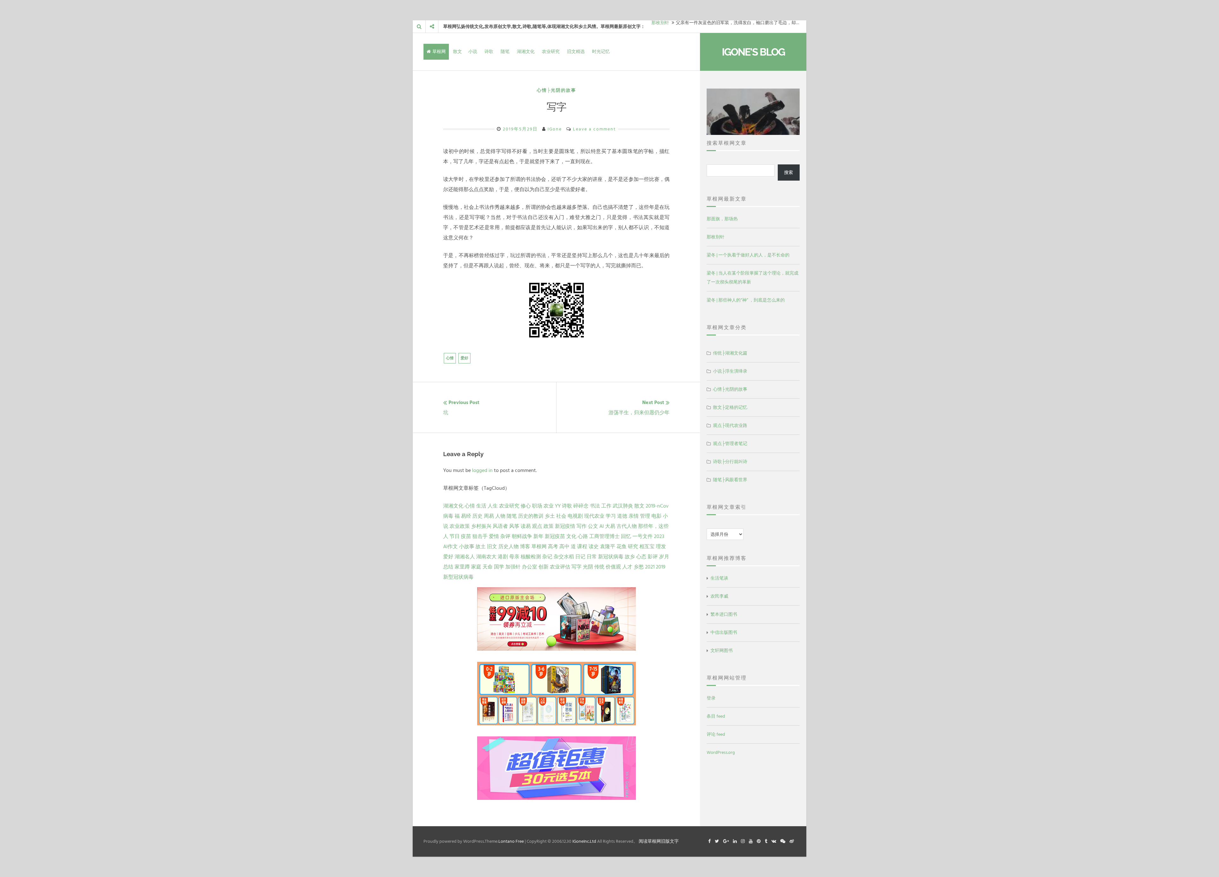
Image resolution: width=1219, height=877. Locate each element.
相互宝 (647, 546)
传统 (599, 567)
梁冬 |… (658, 26)
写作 (581, 526)
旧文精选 (576, 51)
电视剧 (575, 516)
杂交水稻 (564, 557)
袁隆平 (607, 546)
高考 (553, 546)
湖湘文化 (526, 51)
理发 (661, 546)
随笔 (505, 51)
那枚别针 (715, 237)
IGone (555, 129)
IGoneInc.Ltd (584, 841)
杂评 (505, 536)
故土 (481, 546)
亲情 (634, 516)
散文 (457, 51)
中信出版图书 (723, 632)
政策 (548, 526)
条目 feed (716, 716)
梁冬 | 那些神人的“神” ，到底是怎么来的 (746, 300)
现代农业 (594, 516)
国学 (499, 567)
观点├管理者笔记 (730, 443)
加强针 (513, 567)
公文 (593, 526)
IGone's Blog (753, 52)
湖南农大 (486, 557)
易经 (466, 516)
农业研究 (551, 51)
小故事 (466, 546)
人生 (493, 506)
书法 (595, 506)
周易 (489, 516)
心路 (583, 536)
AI (601, 526)
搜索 (788, 172)
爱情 (494, 536)
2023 (659, 536)
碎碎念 (581, 506)
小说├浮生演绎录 (730, 371)
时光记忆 (601, 51)
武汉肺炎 (623, 506)
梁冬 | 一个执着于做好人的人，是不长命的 (748, 255)
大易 (610, 526)
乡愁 (639, 567)
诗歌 (488, 51)
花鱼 (621, 546)
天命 (488, 567)
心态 (641, 557)
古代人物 (626, 526)
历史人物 (508, 546)
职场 (537, 506)
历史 (477, 516)
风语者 (500, 526)
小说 (472, 51)
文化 (571, 536)
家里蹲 (462, 567)
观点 (537, 526)
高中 (564, 546)
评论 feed (716, 734)
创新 (543, 567)
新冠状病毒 (610, 557)
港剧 (503, 557)
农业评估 (560, 567)
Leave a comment (594, 129)
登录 (711, 698)
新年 (538, 536)
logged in (482, 470)
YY (558, 506)
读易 (526, 526)
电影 (656, 516)
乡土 (550, 516)
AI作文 (450, 546)
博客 (525, 546)
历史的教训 (530, 516)
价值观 (613, 567)
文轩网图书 (721, 650)
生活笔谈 (719, 578)
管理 (645, 516)
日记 (580, 557)
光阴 (588, 567)
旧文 (492, 546)
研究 (633, 546)
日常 (592, 557)
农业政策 (460, 526)
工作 (606, 506)
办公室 (529, 567)
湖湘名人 (465, 557)
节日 (455, 536)
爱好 (464, 358)
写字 (576, 567)
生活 (481, 506)
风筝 (514, 526)
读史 (594, 546)
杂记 (547, 557)
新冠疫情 (565, 526)
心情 (450, 358)
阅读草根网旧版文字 (659, 841)
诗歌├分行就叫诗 (730, 461)
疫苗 (466, 536)
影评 (653, 557)
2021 (650, 567)
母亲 (514, 557)
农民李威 (719, 596)
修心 (526, 506)
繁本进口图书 (723, 614)
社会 (561, 516)
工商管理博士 (604, 536)
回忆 (626, 536)
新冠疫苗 (555, 536)
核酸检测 (531, 557)
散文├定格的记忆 (730, 407)
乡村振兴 (481, 526)
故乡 (630, 557)
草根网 (439, 51)
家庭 (476, 567)
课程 (582, 546)
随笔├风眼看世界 (730, 479)
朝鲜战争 (522, 536)
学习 (611, 516)
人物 (500, 516)
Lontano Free (511, 841)
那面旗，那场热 (722, 219)
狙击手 (480, 536)
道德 (622, 516)
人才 (627, 567)
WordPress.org (721, 752)
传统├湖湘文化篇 (730, 353)
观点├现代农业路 (730, 425)
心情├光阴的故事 (556, 90)
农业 (548, 506)
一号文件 (642, 536)
